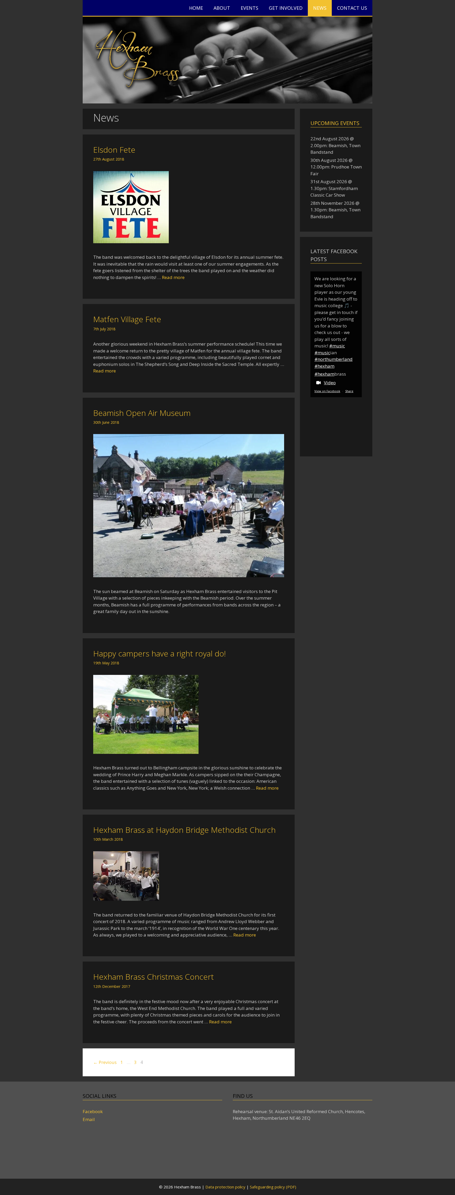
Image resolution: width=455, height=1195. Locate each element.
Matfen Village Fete (127, 319)
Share (349, 391)
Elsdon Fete (114, 149)
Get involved (286, 8)
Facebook (93, 1111)
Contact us (352, 8)
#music (337, 346)
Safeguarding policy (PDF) (273, 1186)
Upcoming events (334, 123)
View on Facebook (327, 391)
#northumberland (333, 359)
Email (89, 1119)
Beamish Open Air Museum (142, 412)
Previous (105, 1062)
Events (249, 8)
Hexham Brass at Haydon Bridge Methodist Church (184, 829)
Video (330, 383)
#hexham (324, 366)
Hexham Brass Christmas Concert (153, 976)
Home (196, 8)
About (222, 8)
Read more (173, 277)
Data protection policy (225, 1186)
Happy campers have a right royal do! (159, 653)
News (320, 8)
